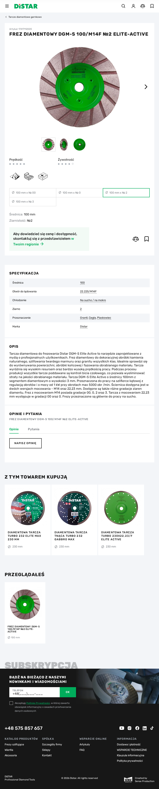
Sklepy (46, 750)
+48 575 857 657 (23, 728)
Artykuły (85, 744)
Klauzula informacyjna (130, 755)
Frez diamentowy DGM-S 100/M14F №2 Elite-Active (24, 629)
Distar (83, 326)
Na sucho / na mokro (93, 300)
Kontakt (47, 755)
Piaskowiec (104, 317)
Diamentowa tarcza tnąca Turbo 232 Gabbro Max (70, 536)
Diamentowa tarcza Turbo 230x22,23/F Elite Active (117, 536)
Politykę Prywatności (38, 703)
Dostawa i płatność (129, 744)
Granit (84, 317)
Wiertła (9, 750)
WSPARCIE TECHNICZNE (132, 750)
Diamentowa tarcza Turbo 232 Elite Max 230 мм (24, 536)
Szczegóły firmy (52, 744)
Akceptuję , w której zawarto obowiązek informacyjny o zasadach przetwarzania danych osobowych (43, 707)
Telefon (17, 690)
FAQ (82, 750)
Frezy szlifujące (14, 744)
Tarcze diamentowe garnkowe (25, 17)
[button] (146, 87)
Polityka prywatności (130, 761)
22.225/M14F (88, 291)
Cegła (92, 317)
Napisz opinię (25, 443)
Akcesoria (11, 755)
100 (82, 282)
